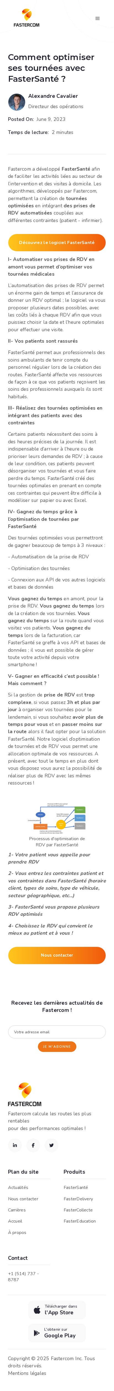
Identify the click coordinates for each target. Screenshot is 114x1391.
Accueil (15, 1221)
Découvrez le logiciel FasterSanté (57, 243)
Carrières (17, 1210)
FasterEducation (80, 1221)
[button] (97, 18)
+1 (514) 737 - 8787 (23, 1277)
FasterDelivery (78, 1199)
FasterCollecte (78, 1210)
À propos (17, 1233)
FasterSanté (76, 1188)
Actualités (18, 1188)
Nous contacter (57, 955)
